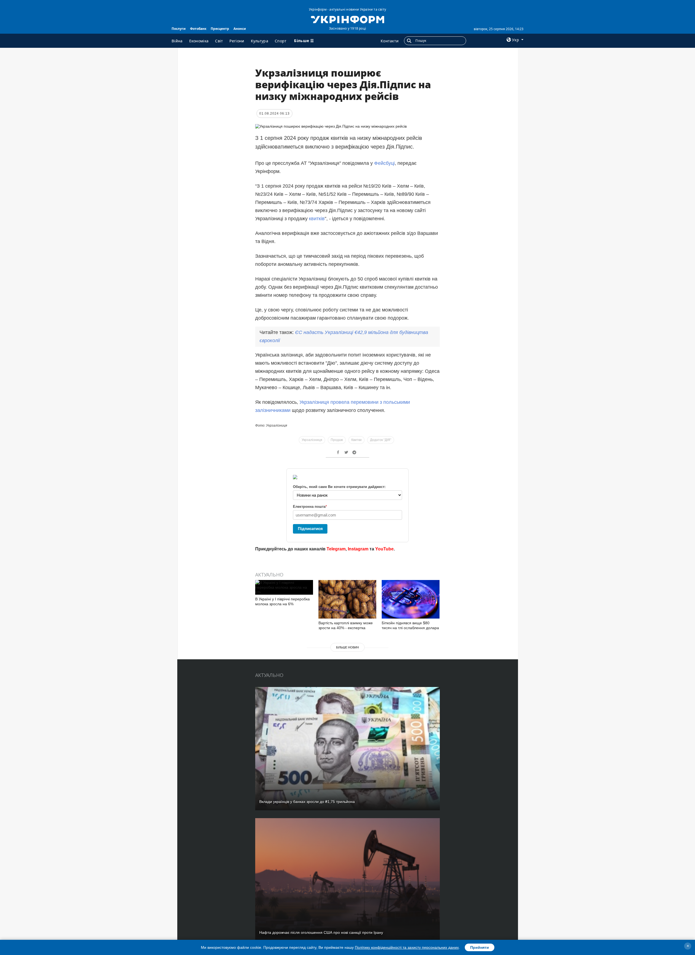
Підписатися (310, 528)
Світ (219, 40)
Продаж (337, 440)
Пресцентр (220, 28)
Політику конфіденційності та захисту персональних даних (407, 947)
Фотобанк (198, 28)
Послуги (179, 28)
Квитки (356, 440)
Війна (177, 40)
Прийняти (479, 947)
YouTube (384, 549)
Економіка (199, 40)
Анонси (239, 28)
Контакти (390, 40)
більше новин (347, 647)
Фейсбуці (384, 163)
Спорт (281, 40)
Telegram (336, 549)
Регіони (236, 40)
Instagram (358, 549)
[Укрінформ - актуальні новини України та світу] (347, 19)
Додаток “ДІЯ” (380, 440)
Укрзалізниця (312, 440)
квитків (317, 218)
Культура (259, 40)
